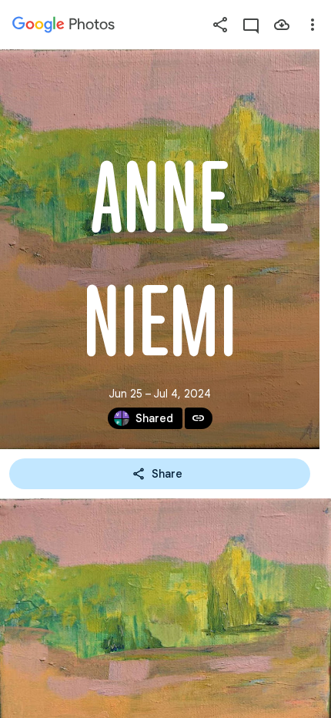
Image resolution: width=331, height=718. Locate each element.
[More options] (312, 24)
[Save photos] (281, 24)
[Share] (220, 24)
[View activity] (251, 24)
